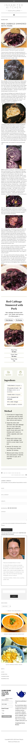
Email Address (5, 494)
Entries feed (4, 674)
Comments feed (5, 676)
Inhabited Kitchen (14, 6)
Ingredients (8, 374)
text (3, 713)
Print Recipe (9, 320)
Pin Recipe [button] (19, 320)
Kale (9, 741)
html (3, 710)
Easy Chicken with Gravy (18, 475)
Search (14, 596)
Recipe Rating (4, 508)
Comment (3, 511)
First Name (4, 704)
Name (2, 488)
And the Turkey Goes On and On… (12, 472)
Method (20, 374)
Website (3, 501)
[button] (21, 385)
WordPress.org (5, 678)
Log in (2, 672)
